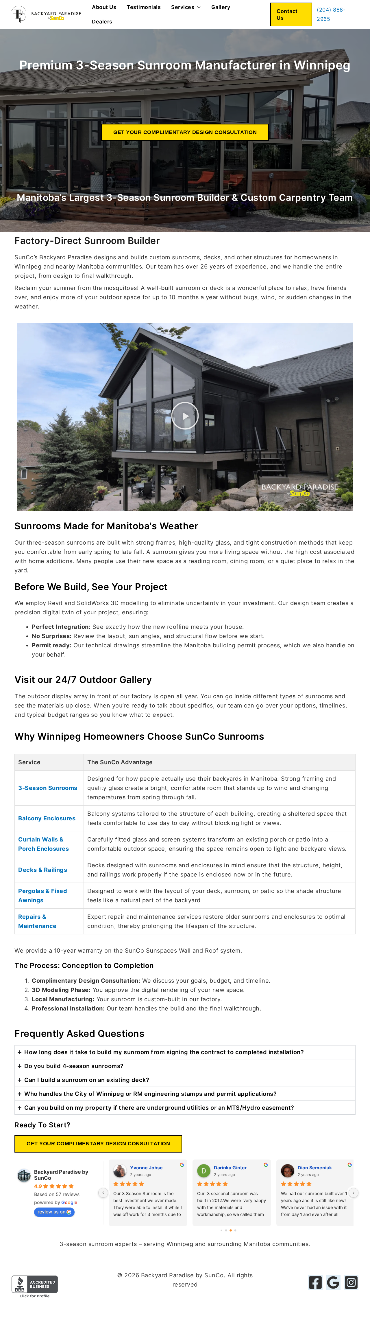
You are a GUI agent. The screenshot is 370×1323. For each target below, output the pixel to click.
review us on (51, 1211)
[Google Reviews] (333, 1282)
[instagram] (351, 1282)
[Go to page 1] (226, 1230)
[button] (291, 15)
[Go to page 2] (231, 1230)
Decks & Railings (42, 869)
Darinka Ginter (226, 1168)
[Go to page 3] (235, 1230)
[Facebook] (315, 1282)
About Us (104, 7)
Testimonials (144, 7)
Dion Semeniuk (311, 1168)
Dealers (102, 22)
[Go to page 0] (221, 1230)
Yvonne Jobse (143, 1168)
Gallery (220, 7)
